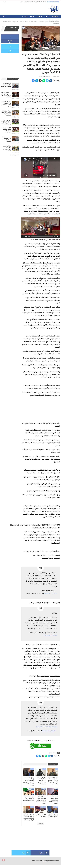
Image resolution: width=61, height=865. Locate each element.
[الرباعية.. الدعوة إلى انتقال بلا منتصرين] (52, 809)
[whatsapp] (40, 744)
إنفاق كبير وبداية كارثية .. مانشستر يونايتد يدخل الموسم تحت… (7, 130)
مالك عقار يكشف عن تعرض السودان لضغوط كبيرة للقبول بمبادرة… (6, 104)
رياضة (32, 16)
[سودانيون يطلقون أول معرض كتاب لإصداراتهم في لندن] (28, 791)
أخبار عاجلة (43, 788)
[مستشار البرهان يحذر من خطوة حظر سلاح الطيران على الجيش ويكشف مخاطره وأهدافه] (15, 94)
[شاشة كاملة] (23, 237)
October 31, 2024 (50, 593)
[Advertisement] (20, 8)
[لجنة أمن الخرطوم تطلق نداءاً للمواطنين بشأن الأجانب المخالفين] (15, 148)
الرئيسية (55, 16)
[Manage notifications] (3, 860)
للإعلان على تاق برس (28, 1)
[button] (40, 227)
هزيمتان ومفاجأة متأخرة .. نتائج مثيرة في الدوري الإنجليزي (6, 121)
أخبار (47, 16)
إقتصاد (39, 16)
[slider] (42, 236)
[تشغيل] (58, 237)
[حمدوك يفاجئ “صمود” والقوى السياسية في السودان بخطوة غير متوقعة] (52, 791)
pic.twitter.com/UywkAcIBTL (46, 727)
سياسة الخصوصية (39, 860)
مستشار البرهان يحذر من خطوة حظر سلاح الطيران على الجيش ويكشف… (6, 95)
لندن (51, 753)
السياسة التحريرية (38, 1)
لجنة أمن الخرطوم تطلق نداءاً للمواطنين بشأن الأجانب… (7, 148)
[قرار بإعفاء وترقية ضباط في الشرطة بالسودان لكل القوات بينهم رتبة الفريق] (15, 85)
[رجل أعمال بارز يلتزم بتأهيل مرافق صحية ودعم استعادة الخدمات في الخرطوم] (15, 112)
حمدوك (54, 753)
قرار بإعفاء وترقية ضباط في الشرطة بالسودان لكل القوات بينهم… (6, 86)
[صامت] (26, 237)
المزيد (25, 16)
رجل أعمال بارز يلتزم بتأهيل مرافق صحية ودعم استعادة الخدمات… (6, 113)
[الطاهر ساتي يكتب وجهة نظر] (40, 809)
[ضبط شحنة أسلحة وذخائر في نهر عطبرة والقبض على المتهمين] (15, 138)
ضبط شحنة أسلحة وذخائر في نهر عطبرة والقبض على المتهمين (6, 139)
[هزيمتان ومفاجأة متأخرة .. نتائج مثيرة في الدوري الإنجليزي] (15, 121)
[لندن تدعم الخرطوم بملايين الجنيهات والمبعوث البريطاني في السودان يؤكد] (28, 809)
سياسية (56, 768)
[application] (40, 227)
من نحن (44, 1)
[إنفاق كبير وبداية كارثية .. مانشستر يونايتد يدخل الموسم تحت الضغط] (15, 129)
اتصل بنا (21, 1)
